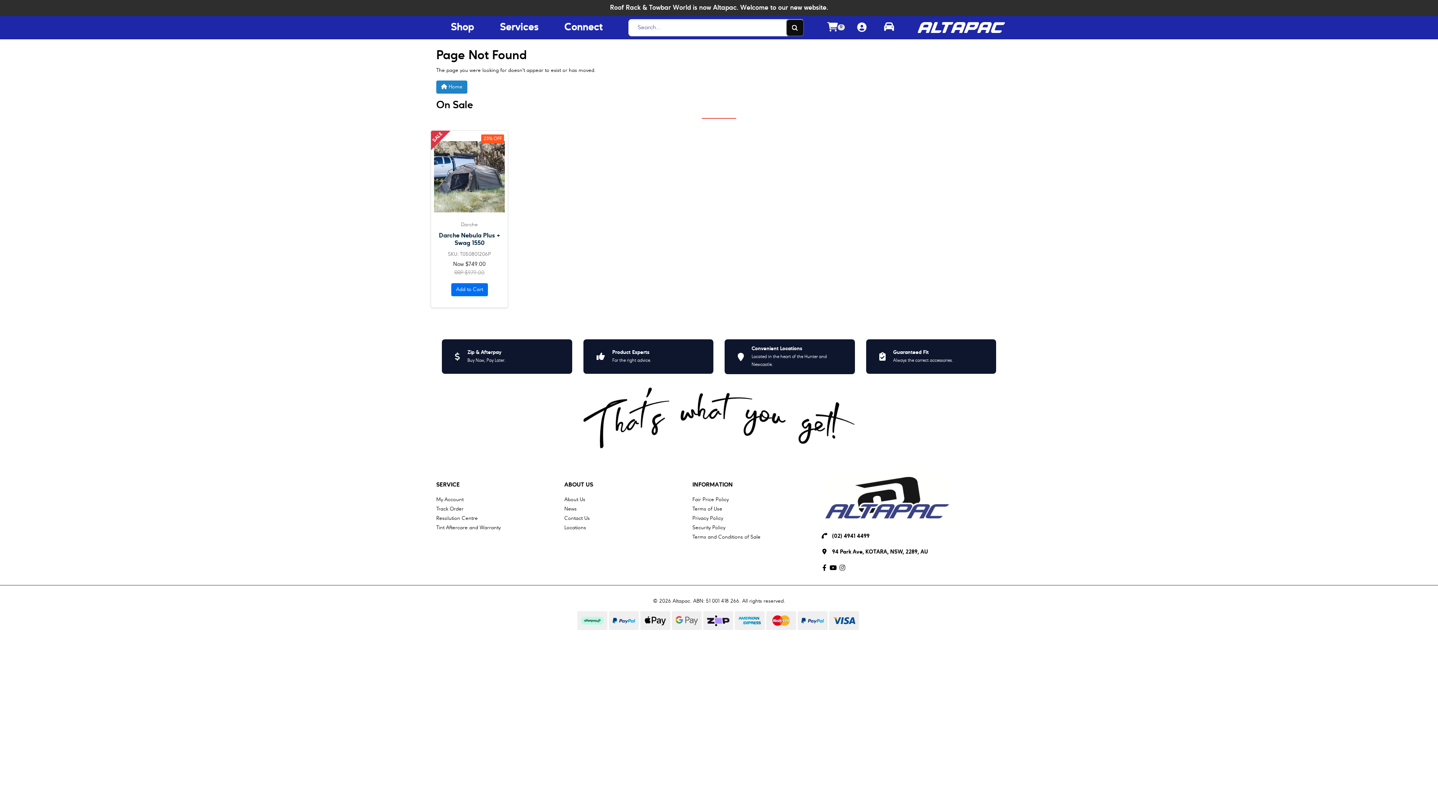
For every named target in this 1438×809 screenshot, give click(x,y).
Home (454, 87)
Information (712, 485)
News (570, 509)
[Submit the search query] (795, 27)
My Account (450, 499)
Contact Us (577, 518)
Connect (583, 27)
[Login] (862, 27)
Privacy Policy (707, 518)
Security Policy (708, 527)
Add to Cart (469, 289)
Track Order (450, 509)
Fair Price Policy (710, 499)
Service (448, 485)
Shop (462, 27)
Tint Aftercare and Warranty (468, 527)
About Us (578, 485)
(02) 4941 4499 (851, 536)
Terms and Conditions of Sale (726, 537)
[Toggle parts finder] (889, 28)
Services (519, 27)
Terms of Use (707, 509)
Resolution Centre (457, 518)
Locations (575, 527)
